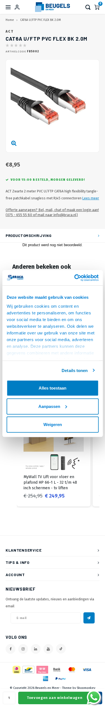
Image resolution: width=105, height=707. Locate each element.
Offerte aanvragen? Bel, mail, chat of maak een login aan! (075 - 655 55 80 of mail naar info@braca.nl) (52, 212)
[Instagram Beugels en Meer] (23, 649)
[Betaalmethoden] (16, 669)
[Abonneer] (89, 617)
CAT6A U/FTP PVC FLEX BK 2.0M (40, 20)
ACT (9, 31)
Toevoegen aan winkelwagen (54, 698)
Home (10, 20)
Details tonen (75, 370)
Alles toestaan (52, 388)
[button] (11, 455)
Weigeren (52, 424)
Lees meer (90, 198)
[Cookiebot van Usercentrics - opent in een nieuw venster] (75, 277)
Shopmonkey (86, 688)
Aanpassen (49, 406)
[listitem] (53, 456)
